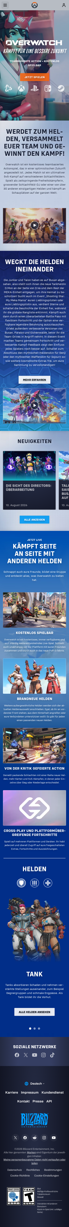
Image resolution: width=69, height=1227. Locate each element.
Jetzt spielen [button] (34, 77)
